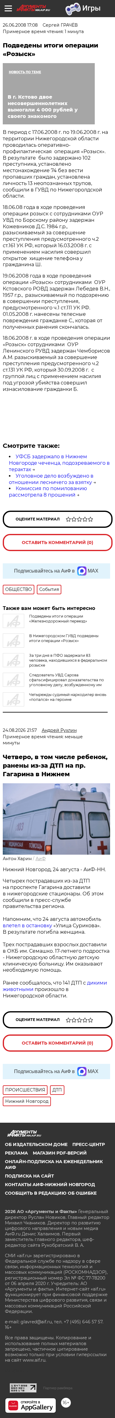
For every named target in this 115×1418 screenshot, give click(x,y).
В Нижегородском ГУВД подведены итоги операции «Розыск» (63, 638)
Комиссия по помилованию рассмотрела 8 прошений (48, 492)
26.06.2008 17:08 (20, 25)
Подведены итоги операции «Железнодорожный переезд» (58, 618)
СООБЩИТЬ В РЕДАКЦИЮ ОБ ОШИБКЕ (51, 1193)
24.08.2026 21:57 (20, 730)
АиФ (41, 858)
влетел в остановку (27, 925)
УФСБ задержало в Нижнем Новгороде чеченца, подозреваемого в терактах (59, 463)
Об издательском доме (36, 1144)
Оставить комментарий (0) (57, 542)
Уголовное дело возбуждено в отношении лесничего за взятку (51, 479)
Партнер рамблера (57, 1388)
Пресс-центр (88, 1144)
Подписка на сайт (29, 1176)
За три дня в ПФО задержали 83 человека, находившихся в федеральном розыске (68, 660)
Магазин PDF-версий (60, 1153)
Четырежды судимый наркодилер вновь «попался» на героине (67, 697)
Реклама (16, 1153)
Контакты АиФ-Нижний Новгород (50, 1184)
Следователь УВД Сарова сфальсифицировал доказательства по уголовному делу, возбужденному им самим (53, 682)
